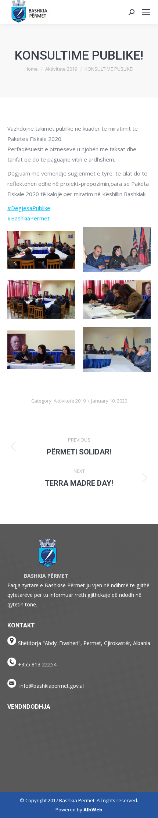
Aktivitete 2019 (70, 400)
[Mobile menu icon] (146, 12)
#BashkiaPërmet (28, 218)
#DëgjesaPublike (28, 208)
